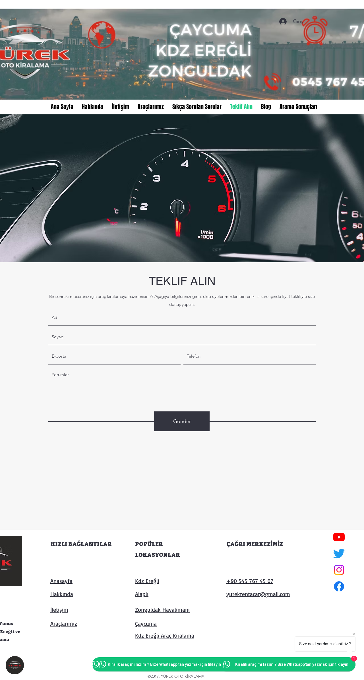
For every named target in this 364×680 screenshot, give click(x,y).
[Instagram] (339, 570)
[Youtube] (339, 537)
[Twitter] (339, 553)
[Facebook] (339, 586)
